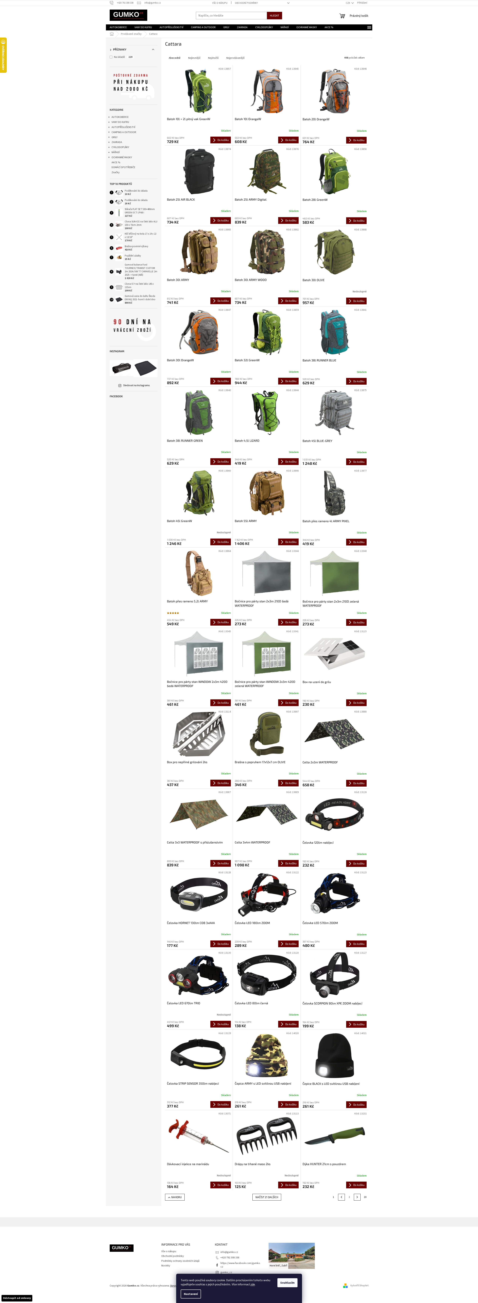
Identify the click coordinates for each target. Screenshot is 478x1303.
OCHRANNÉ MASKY (122, 157)
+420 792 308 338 (229, 1257)
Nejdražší (213, 58)
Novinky (165, 1266)
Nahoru (176, 1197)
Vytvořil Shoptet (359, 1286)
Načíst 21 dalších (266, 1197)
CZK (348, 3)
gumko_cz (226, 1272)
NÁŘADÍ (116, 152)
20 (365, 1197)
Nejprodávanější (235, 58)
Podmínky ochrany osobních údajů (180, 1261)
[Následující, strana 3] (357, 1197)
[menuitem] (118, 27)
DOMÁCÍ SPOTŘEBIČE (123, 167)
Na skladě (123, 57)
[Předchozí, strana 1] (341, 1197)
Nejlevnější (194, 58)
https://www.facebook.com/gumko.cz (240, 1265)
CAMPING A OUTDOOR (124, 132)
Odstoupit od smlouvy (17, 1298)
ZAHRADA (117, 142)
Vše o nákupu (219, 3)
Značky (116, 172)
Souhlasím (287, 1283)
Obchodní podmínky (246, 3)
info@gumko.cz (229, 1252)
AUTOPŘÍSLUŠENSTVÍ (123, 127)
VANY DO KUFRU (120, 122)
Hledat (274, 15)
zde (252, 1284)
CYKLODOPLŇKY (120, 147)
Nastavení (191, 1294)
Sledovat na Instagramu (136, 385)
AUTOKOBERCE (120, 117)
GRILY (115, 137)
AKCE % (116, 162)
